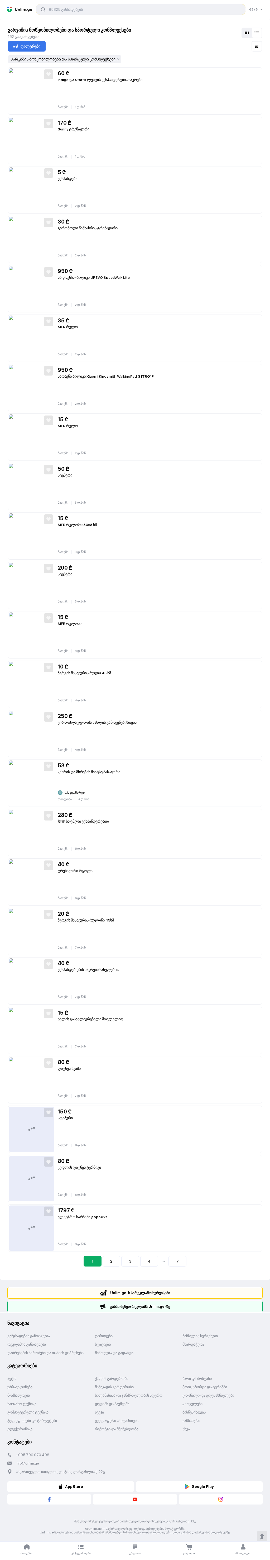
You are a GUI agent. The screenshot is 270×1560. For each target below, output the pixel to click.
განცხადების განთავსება (28, 1336)
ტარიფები (104, 1336)
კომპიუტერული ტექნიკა (28, 1412)
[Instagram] (221, 1499)
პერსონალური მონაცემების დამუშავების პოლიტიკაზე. (190, 1532)
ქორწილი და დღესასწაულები (208, 1395)
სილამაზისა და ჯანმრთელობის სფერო (128, 1395)
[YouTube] (135, 1499)
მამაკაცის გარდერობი (114, 1387)
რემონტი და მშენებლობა (116, 1429)
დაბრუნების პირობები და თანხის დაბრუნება (45, 1353)
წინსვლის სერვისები (200, 1336)
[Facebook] (49, 1499)
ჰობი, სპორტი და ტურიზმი (204, 1387)
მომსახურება (18, 1395)
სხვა (186, 1429)
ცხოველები (192, 1404)
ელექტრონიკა (19, 1429)
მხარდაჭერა (193, 1344)
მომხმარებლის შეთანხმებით (123, 1532)
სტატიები (103, 1344)
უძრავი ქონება (19, 1387)
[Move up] (262, 1536)
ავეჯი (99, 1412)
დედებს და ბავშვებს (112, 1404)
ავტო (11, 1378)
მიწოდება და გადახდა (114, 1353)
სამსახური (191, 1421)
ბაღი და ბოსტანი (197, 1378)
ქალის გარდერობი (111, 1378)
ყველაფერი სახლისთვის (116, 1421)
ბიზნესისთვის (194, 1412)
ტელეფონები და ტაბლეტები (32, 1421)
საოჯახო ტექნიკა (21, 1404)
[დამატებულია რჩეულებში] (48, 74)
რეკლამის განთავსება (26, 1344)
